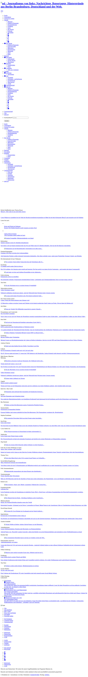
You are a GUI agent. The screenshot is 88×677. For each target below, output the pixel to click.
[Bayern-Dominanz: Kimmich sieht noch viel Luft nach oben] (21, 346)
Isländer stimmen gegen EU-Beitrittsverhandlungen (14, 242)
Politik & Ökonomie (13, 23)
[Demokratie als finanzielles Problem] (24, 405)
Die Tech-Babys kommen (8, 313)
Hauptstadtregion (12, 25)
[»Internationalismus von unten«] (24, 537)
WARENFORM (34, 675)
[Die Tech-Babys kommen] (23, 309)
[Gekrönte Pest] (25, 484)
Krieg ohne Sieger (6, 422)
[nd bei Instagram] (8, 37)
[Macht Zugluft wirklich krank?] (14, 378)
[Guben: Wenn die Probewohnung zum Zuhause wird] (23, 296)
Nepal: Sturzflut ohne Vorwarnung (10, 476)
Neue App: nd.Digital (10, 613)
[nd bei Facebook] (5, 657)
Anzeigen (6, 628)
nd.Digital (10, 77)
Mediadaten (7, 629)
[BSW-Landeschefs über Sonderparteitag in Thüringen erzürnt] (22, 322)
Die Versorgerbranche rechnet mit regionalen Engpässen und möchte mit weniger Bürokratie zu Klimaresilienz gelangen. (33, 439)
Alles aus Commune (13, 70)
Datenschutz (7, 634)
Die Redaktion (8, 619)
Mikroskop (10, 48)
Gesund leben (11, 65)
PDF (5, 611)
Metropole (10, 51)
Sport (9, 28)
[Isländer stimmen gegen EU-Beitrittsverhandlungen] (19, 238)
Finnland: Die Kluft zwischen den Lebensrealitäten (14, 253)
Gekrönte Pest (4, 489)
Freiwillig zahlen (8, 616)
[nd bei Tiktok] (8, 40)
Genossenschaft (8, 111)
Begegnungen (11, 49)
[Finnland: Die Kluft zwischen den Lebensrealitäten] (23, 248)
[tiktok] (8, 107)
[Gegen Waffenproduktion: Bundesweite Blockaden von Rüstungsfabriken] (23, 524)
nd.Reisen (7, 645)
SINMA (47, 675)
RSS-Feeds (7, 649)
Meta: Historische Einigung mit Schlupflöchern (13, 462)
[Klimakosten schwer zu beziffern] (23, 272)
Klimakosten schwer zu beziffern (10, 276)
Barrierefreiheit (8, 635)
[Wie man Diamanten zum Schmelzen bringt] (23, 391)
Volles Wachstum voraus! (7, 290)
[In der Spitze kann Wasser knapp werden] (23, 431)
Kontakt (6, 625)
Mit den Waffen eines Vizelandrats (10, 337)
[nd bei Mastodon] (8, 34)
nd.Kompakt (11, 59)
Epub (9, 611)
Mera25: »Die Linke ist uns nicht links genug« (13, 211)
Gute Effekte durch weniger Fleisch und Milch (13, 557)
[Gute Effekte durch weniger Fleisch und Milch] (23, 552)
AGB (5, 637)
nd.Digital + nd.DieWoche (15, 79)
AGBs (9, 83)
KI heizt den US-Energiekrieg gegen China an (13, 515)
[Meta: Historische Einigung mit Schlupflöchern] (24, 458)
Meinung (10, 21)
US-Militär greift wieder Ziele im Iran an (12, 266)
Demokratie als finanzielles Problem (10, 409)
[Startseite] (44, 5)
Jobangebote (7, 626)
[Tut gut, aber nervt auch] (21, 566)
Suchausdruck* (8, 117)
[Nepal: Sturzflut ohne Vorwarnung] (23, 471)
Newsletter (10, 32)
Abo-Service (11, 82)
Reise (9, 54)
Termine (6, 71)
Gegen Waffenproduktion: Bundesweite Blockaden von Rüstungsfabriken (21, 529)
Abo (2, 11)
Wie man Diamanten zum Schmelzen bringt (12, 396)
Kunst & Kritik (12, 46)
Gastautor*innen (8, 620)
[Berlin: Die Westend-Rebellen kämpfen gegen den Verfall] (24, 498)
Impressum (7, 632)
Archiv (6, 640)
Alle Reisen (11, 74)
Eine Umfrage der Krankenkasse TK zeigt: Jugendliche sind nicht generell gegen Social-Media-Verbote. (29, 573)
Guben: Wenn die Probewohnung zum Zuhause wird (15, 300)
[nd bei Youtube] (8, 42)
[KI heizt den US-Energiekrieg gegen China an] (23, 511)
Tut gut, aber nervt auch (7, 570)
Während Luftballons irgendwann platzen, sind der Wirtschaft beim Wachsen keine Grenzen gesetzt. (28, 293)
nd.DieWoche (11, 80)
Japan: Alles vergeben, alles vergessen (11, 449)
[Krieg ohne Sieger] (23, 418)
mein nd (6, 114)
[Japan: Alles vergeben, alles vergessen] (24, 445)
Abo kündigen (8, 610)
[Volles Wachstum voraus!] (20, 285)
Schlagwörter (7, 641)
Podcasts (10, 31)
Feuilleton (10, 26)
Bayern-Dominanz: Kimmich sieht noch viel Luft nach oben (17, 350)
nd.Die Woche (11, 60)
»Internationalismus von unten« (9, 542)
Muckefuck (11, 62)
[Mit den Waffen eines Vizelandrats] (24, 332)
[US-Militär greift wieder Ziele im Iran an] (23, 262)
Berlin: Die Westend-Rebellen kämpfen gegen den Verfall (16, 502)
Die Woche (11, 29)
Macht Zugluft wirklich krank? (9, 383)
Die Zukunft (7, 647)
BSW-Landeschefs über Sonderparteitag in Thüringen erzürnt (17, 327)
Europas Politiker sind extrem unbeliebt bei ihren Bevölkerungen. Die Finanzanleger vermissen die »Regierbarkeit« (32, 412)
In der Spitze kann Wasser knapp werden (12, 436)
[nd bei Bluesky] (8, 35)
